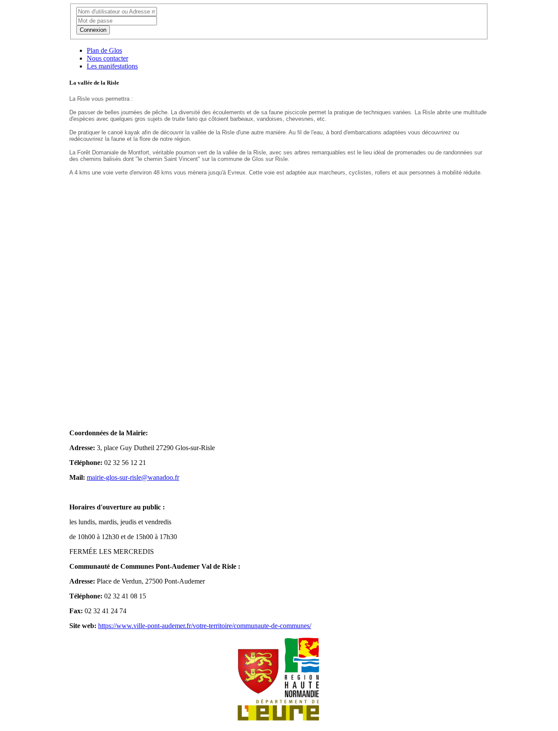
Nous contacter (107, 58)
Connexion (93, 30)
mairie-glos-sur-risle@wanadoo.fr (133, 477)
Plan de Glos (104, 50)
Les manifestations (112, 66)
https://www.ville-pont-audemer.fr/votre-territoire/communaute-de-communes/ (204, 625)
